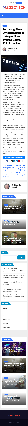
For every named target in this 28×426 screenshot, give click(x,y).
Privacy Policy (12, 422)
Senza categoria (7, 319)
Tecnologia (5, 323)
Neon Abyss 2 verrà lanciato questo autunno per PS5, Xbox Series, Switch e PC (13, 270)
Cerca (4, 252)
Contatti (17, 422)
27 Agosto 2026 (9, 351)
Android (4, 25)
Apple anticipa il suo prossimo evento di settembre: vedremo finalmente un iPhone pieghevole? (13, 296)
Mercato (5, 315)
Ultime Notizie (6, 327)
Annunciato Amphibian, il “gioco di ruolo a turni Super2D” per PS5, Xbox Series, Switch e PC (13, 282)
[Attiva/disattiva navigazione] (15, 15)
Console (5, 312)
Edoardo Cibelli (13, 48)
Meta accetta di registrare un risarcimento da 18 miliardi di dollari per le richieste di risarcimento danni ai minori (13, 289)
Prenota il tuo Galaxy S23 (14, 157)
